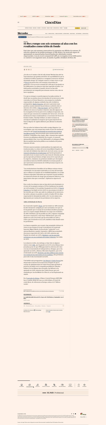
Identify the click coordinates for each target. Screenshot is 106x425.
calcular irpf (21, 386)
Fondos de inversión (58, 33)
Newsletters (56, 422)
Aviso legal (22, 422)
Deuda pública (72, 33)
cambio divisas (54, 386)
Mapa (51, 422)
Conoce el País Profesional (53, 393)
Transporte (49, 305)
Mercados (23, 33)
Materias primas (66, 33)
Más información (27, 311)
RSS (53, 422)
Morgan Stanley (43, 108)
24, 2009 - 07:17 (27, 66)
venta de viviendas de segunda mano (35, 153)
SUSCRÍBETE (77, 28)
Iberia (40, 206)
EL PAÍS (65, 27)
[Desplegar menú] (18, 22)
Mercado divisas (51, 33)
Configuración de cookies (34, 422)
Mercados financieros (30, 305)
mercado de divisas (33, 278)
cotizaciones (70, 386)
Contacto (19, 422)
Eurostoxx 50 (62, 16)
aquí (49, 311)
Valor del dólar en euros (77, 16)
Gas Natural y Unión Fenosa (52, 260)
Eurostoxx (77, 150)
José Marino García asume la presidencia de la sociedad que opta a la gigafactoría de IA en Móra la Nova (80, 135)
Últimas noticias (85, 33)
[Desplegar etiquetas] (63, 306)
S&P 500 (34, 16)
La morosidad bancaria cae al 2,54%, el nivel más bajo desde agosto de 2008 (80, 125)
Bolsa (46, 33)
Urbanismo (44, 305)
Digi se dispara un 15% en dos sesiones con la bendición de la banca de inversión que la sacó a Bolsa (80, 130)
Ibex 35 (21, 16)
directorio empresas (62, 386)
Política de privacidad (41, 422)
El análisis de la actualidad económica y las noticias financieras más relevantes (39, 291)
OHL (33, 245)
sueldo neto (38, 386)
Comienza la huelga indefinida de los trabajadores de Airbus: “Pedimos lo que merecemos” (80, 120)
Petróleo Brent (47, 16)
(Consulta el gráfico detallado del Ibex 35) (61, 58)
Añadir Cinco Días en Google (58, 69)
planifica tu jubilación (46, 386)
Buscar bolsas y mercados (78, 144)
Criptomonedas (78, 33)
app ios (79, 386)
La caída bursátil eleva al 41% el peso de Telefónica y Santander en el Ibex (43, 298)
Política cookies (27, 422)
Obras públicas (38, 305)
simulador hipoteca (29, 386)
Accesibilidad (48, 422)
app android (84, 386)
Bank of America (38, 104)
